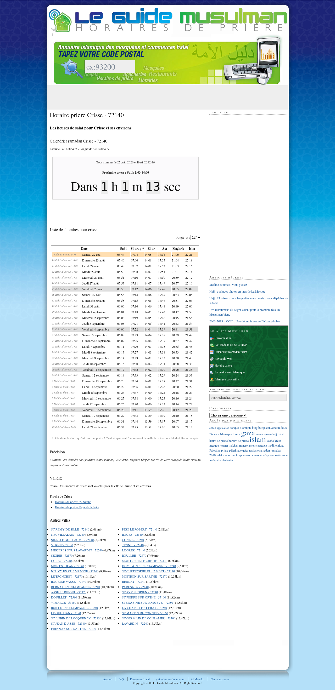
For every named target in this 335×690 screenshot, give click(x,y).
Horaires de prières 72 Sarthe (73, 502)
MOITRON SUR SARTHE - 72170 (144, 576)
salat (219, 455)
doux (284, 427)
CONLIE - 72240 (133, 540)
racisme (254, 450)
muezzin (262, 445)
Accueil (107, 679)
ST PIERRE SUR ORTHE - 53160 (144, 597)
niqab (280, 445)
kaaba (270, 440)
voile (278, 455)
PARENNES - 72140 (135, 587)
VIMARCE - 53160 (63, 602)
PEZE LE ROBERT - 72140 (139, 529)
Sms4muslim (223, 338)
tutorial (249, 455)
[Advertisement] (145, 97)
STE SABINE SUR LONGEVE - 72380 (147, 602)
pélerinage (235, 450)
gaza (248, 432)
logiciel (224, 445)
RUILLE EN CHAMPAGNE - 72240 (74, 608)
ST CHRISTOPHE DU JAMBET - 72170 (148, 571)
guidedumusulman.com (170, 679)
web (222, 460)
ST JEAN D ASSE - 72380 (68, 623)
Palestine (214, 450)
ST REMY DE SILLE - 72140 (70, 529)
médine (272, 445)
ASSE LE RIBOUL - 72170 (68, 592)
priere (224, 450)
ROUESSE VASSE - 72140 (68, 581)
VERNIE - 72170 (62, 545)
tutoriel (258, 455)
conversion (273, 427)
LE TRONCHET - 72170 (66, 576)
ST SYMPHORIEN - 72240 (140, 592)
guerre (268, 434)
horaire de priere (238, 440)
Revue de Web (223, 358)
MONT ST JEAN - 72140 (67, 566)
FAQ (121, 679)
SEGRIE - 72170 (61, 555)
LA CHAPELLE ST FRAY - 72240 (144, 608)
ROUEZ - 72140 (132, 534)
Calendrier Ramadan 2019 (231, 352)
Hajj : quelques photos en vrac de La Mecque (237, 291)
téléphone (268, 455)
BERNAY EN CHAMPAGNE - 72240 (75, 587)
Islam (218, 379)
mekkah (233, 445)
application (223, 428)
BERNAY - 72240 (133, 581)
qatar (245, 450)
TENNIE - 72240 (133, 545)
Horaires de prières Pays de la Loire (77, 507)
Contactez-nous (220, 679)
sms (225, 455)
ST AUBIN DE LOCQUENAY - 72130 (76, 618)
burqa (261, 427)
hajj (274, 434)
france (236, 434)
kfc (276, 440)
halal (280, 434)
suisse (231, 455)
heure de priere (218, 440)
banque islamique (240, 427)
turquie (240, 455)
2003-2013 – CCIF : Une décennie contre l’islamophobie (244, 321)
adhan (212, 428)
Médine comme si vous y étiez (228, 284)
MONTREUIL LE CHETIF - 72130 (144, 560)
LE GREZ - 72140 (133, 550)
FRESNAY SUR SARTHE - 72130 (73, 628)
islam (257, 439)
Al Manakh (197, 679)
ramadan (264, 450)
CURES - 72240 (61, 560)
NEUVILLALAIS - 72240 (68, 534)
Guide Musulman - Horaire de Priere (168, 20)
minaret (243, 445)
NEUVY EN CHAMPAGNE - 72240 (74, 571)
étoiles (229, 460)
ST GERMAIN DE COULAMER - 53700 (148, 618)
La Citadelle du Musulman (231, 345)
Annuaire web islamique (230, 372)
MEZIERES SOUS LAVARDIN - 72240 (77, 550)
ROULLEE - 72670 (134, 555)
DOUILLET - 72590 (64, 597)
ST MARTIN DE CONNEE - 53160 (145, 613)
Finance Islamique (220, 434)
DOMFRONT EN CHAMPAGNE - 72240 (149, 566)
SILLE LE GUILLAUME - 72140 (72, 540)
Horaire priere (223, 365)
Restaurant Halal (140, 679)
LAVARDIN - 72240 (135, 623)
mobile (253, 445)
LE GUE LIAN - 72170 (66, 613)
